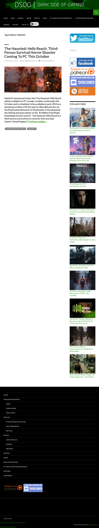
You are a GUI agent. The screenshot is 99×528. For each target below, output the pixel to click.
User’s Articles (11, 440)
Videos (28, 18)
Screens (20, 18)
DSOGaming (8, 518)
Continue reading (38, 121)
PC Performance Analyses (84, 18)
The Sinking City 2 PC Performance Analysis (78, 185)
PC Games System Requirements (61, 18)
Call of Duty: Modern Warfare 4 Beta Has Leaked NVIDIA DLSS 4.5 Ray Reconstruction (81, 321)
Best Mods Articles (11, 462)
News (12, 18)
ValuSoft (32, 129)
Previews (9, 449)
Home (6, 18)
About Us (25, 24)
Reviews (6, 24)
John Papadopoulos (29, 61)
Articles (7, 417)
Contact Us (12, 522)
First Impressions (12, 426)
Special (6, 435)
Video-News (10, 413)
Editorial (7, 471)
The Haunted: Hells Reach (15, 129)
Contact (15, 24)
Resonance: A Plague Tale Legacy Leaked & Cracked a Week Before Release (82, 212)
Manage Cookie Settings (7, 527)
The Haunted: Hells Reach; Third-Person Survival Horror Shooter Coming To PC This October (31, 52)
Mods (45, 18)
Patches (37, 18)
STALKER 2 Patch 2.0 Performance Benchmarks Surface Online (82, 239)
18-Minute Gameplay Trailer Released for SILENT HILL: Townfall (80, 293)
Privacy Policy (21, 522)
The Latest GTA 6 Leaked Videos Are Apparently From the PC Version (82, 130)
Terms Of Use (4, 522)
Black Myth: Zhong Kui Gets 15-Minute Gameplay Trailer (82, 266)
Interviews (8, 476)
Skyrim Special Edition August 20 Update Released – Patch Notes (82, 376)
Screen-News (11, 408)
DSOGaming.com (93, 525)
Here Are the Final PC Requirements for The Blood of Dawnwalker (81, 349)
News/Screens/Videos (12, 399)
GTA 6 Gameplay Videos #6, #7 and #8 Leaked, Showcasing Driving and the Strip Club (81, 158)
